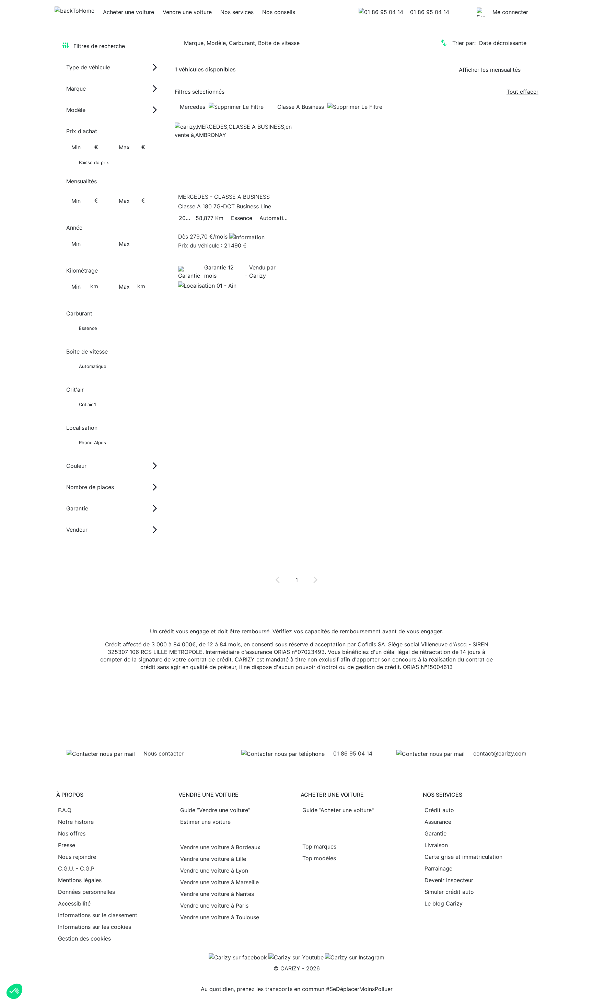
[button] (14, 991)
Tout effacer (522, 91)
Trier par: (489, 42)
